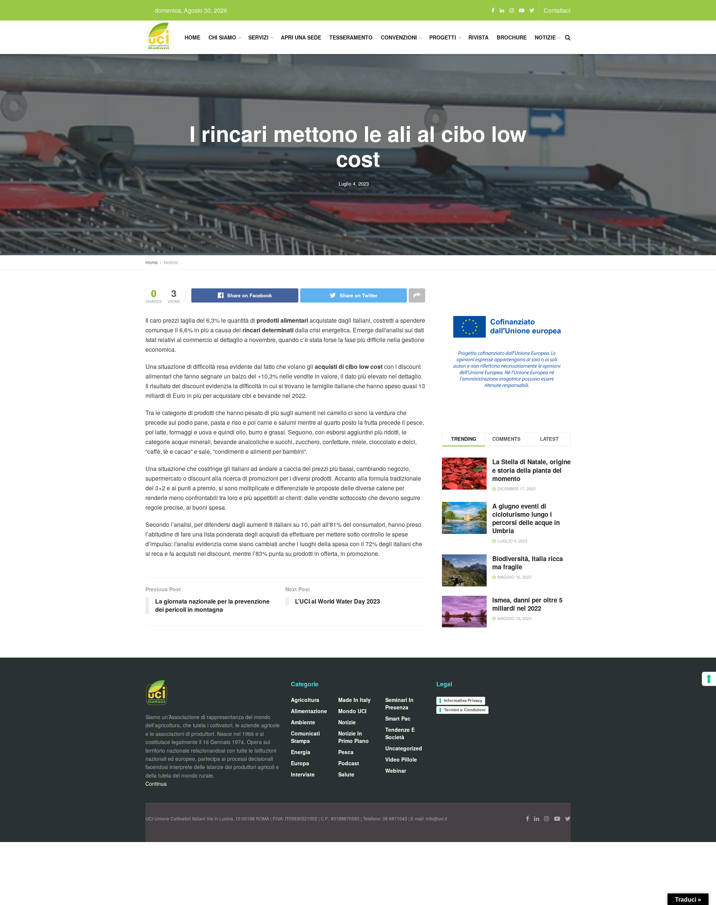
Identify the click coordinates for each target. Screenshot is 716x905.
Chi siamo (222, 37)
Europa (300, 763)
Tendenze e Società (400, 733)
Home (192, 37)
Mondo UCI (352, 711)
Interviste (303, 774)
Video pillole (401, 759)
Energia (300, 752)
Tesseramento (351, 37)
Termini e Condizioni (465, 709)
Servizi (258, 37)
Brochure (512, 37)
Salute (346, 774)
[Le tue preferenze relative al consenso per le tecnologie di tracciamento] (709, 679)
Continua (156, 783)
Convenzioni (399, 37)
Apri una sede (301, 37)
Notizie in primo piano (353, 737)
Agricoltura (305, 699)
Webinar (395, 770)
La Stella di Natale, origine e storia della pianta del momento (531, 469)
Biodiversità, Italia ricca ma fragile (527, 562)
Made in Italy (354, 699)
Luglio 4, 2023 (354, 183)
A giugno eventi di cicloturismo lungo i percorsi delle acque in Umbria (526, 518)
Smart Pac (398, 718)
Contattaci (557, 10)
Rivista (478, 37)
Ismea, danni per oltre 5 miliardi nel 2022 (527, 604)
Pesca (346, 752)
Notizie (545, 37)
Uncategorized (403, 748)
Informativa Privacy (463, 700)
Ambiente (303, 722)
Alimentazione (309, 711)
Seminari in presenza (399, 703)
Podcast (348, 763)
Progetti (442, 37)
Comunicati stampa (305, 737)
